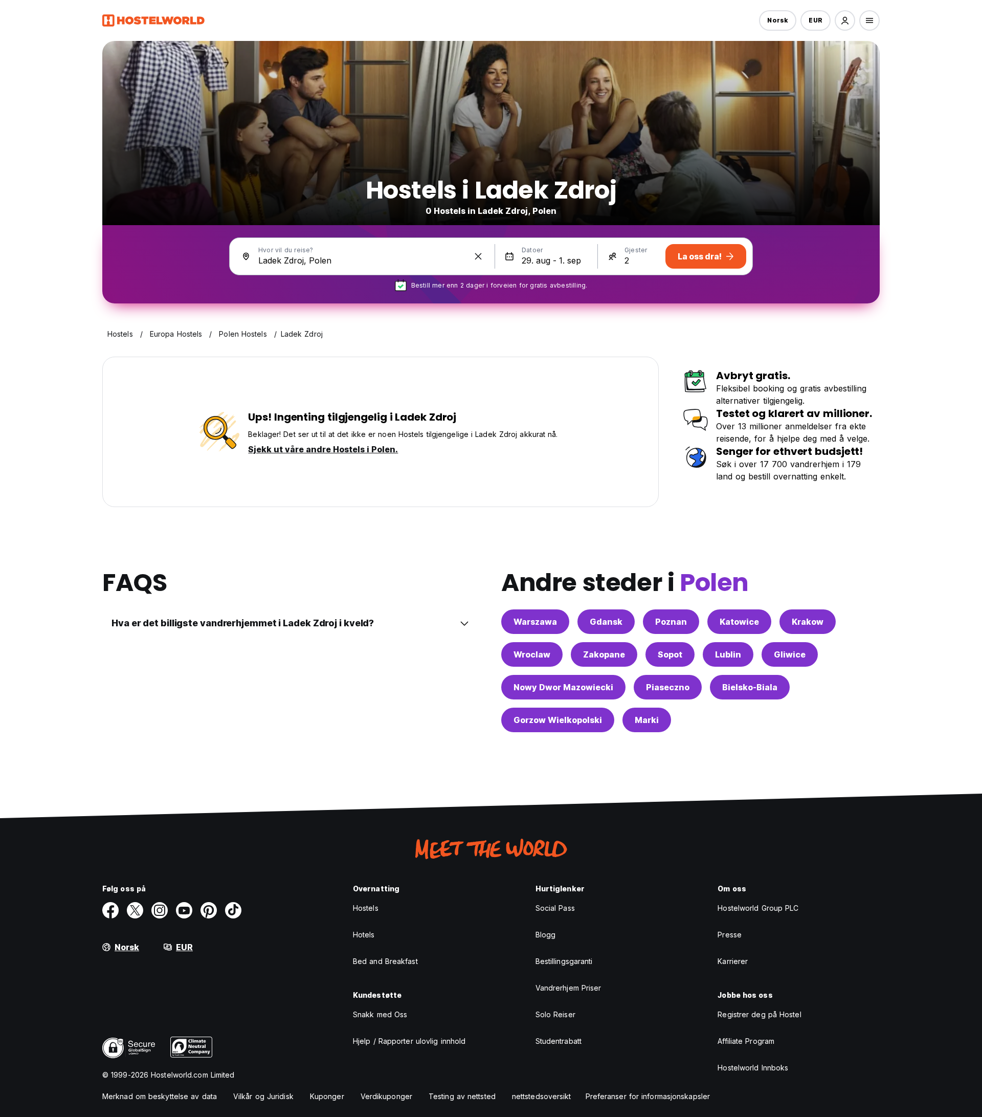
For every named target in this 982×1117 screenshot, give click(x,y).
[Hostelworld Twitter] (135, 910)
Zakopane (604, 654)
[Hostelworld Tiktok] (233, 910)
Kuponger (327, 1096)
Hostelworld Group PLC (758, 908)
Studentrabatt (558, 1041)
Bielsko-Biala (749, 687)
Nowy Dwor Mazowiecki (563, 687)
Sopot (670, 654)
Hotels (364, 934)
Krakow (807, 622)
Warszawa (535, 622)
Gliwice (790, 654)
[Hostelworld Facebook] (110, 910)
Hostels (365, 908)
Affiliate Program (746, 1041)
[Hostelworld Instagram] (159, 910)
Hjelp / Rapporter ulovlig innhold (409, 1041)
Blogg (545, 934)
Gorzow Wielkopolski (558, 720)
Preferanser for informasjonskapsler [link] (648, 1096)
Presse (730, 934)
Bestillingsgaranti (564, 961)
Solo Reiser (555, 1014)
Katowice (739, 622)
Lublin (728, 654)
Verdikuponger (386, 1096)
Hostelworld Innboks (753, 1067)
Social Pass (555, 908)
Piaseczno (667, 687)
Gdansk (606, 622)
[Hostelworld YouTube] (184, 910)
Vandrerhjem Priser (568, 987)
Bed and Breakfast (385, 961)
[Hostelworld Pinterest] (208, 910)
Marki (647, 720)
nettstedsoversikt (541, 1096)
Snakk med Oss (380, 1014)
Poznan (671, 622)
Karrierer (733, 961)
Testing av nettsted (462, 1096)
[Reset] (478, 256)
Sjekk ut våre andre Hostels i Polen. (323, 449)
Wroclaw (532, 654)
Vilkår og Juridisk (263, 1096)
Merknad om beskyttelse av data (159, 1096)
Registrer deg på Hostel (759, 1014)
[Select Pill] (845, 20)
